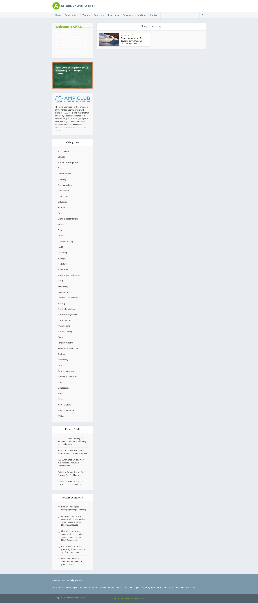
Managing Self (127, 35)
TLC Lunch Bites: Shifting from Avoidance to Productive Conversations (71, 462)
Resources (113, 15)
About (57, 15)
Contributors (71, 15)
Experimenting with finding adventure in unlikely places (131, 41)
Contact (154, 15)
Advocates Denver (69, 558)
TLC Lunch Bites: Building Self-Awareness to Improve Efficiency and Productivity (72, 441)
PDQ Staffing (67, 546)
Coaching (99, 15)
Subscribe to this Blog (134, 15)
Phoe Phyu (66, 531)
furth (63, 506)
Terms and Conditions (123, 598)
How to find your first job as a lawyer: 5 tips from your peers (73, 549)
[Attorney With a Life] (73, 6)
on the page (66, 516)
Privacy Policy (138, 598)
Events (86, 15)
